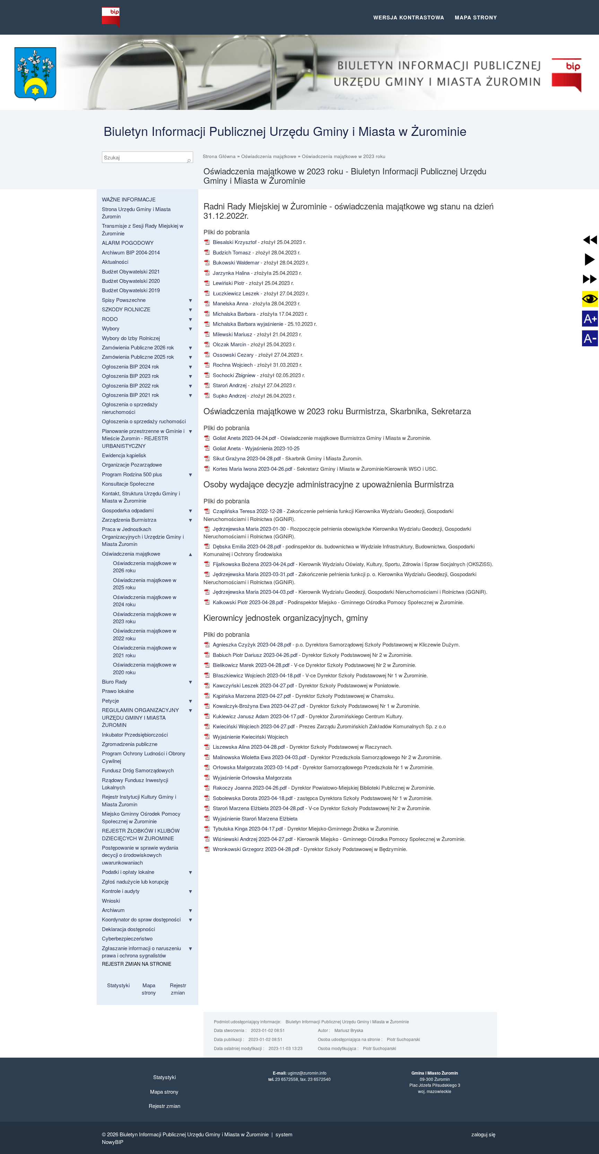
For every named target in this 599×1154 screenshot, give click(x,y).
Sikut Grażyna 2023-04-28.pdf (246, 458)
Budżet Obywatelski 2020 (131, 280)
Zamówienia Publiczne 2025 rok (138, 356)
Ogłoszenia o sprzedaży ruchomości (144, 421)
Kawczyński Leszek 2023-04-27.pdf (252, 685)
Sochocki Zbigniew (233, 375)
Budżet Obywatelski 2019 (131, 290)
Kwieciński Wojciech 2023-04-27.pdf (253, 726)
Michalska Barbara (233, 313)
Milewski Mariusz (231, 334)
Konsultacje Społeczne (128, 483)
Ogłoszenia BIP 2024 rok (130, 366)
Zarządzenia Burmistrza (129, 519)
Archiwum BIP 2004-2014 (131, 252)
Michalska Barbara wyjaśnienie (247, 323)
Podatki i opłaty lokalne (128, 871)
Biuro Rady (114, 681)
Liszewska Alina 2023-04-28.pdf (248, 746)
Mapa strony (476, 17)
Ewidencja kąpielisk (124, 455)
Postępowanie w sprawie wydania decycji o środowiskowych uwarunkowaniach (140, 855)
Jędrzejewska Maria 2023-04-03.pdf (252, 591)
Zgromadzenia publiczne (129, 743)
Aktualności (115, 261)
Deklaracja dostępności (128, 928)
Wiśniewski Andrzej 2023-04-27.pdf (252, 838)
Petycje (110, 700)
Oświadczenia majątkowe (268, 156)
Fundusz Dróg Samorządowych (138, 770)
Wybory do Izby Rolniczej (131, 337)
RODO (110, 318)
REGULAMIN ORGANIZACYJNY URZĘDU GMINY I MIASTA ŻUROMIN (140, 717)
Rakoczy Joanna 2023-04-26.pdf (249, 787)
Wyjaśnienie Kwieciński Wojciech (249, 736)
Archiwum (113, 909)
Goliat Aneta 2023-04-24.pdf (243, 437)
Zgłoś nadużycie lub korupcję (135, 881)
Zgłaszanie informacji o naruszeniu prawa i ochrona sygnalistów (141, 951)
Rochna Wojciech (232, 364)
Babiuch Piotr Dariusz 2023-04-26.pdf (254, 654)
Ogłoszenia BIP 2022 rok (130, 385)
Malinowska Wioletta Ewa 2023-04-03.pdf (258, 757)
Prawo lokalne (118, 690)
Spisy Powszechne (124, 299)
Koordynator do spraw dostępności (141, 919)
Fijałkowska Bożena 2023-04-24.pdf (252, 563)
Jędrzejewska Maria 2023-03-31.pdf (252, 574)
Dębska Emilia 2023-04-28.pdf (246, 546)
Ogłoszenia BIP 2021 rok (130, 394)
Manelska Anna (229, 303)
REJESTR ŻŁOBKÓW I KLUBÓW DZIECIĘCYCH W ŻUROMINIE (141, 834)
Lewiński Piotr (227, 282)
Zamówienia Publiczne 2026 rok (138, 347)
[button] (590, 240)
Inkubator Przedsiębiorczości (135, 734)
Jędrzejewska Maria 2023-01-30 (248, 528)
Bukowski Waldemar (235, 262)
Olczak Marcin (228, 344)
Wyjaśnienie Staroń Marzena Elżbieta (254, 818)
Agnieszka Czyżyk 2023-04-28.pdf (251, 644)
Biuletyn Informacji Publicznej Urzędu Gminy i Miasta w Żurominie (285, 130)
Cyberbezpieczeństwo (127, 938)
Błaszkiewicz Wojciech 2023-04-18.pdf (256, 675)
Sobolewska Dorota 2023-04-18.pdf (252, 797)
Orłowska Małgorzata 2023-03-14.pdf (254, 767)
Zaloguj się (483, 1134)
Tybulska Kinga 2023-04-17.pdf (247, 828)
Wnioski (111, 900)
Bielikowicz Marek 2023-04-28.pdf (250, 664)
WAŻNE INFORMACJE (129, 199)
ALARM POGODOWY (128, 242)
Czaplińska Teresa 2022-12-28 (246, 510)
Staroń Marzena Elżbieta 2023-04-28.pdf (257, 808)
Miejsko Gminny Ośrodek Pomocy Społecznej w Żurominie (141, 817)
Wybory (111, 328)
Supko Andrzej (228, 395)
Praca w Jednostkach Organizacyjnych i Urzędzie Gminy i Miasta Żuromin (143, 536)
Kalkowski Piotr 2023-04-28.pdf (247, 602)
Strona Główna (219, 156)
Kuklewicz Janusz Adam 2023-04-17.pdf (257, 716)
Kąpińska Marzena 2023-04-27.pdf (251, 695)
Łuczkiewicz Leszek (235, 293)
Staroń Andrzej (228, 385)
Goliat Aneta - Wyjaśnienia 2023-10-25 (255, 448)
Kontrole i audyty (121, 890)
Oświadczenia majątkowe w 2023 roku (343, 156)
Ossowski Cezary (232, 354)
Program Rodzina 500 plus (132, 474)
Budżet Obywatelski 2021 (131, 271)
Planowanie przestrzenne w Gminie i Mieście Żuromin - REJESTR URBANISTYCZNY (143, 438)
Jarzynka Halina (230, 272)
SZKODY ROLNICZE (126, 309)
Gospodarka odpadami (128, 510)
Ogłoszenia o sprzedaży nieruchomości (130, 407)
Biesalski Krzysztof (234, 241)
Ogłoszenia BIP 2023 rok (130, 375)
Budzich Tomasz (231, 252)
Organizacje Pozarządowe (132, 464)
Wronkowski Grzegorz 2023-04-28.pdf (255, 848)
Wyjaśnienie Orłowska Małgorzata (251, 777)
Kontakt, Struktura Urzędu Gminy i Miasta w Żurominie (141, 496)
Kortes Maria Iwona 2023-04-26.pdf (251, 468)
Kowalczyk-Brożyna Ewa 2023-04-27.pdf (258, 705)
